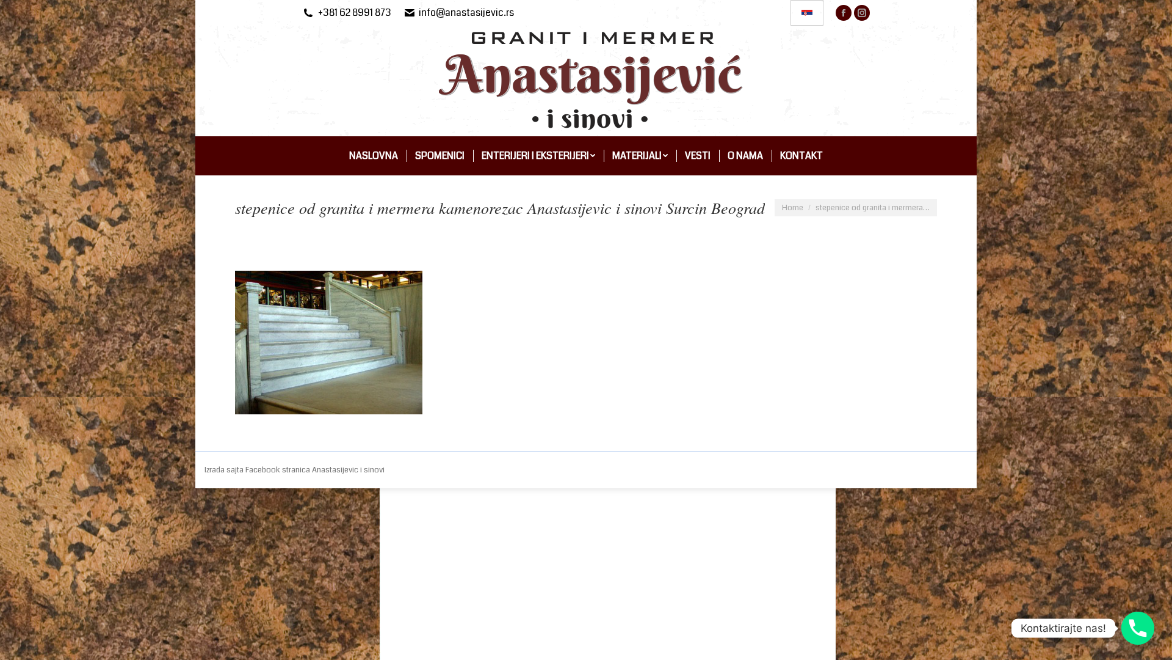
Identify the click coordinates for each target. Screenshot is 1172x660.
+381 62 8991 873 (354, 13)
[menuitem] (373, 155)
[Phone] (1137, 628)
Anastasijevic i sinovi (348, 469)
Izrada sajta (224, 469)
